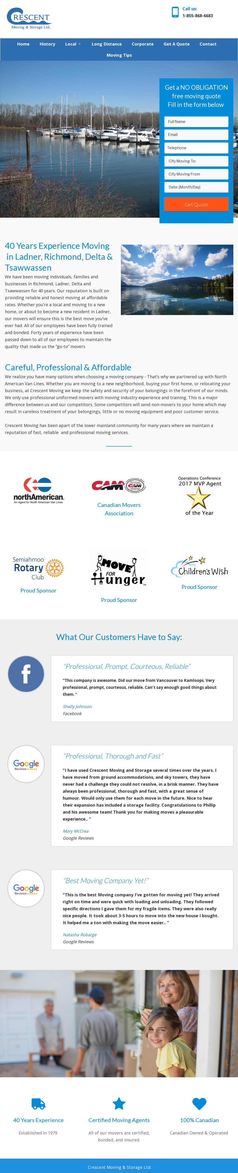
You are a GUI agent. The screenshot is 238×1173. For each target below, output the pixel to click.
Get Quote (196, 204)
